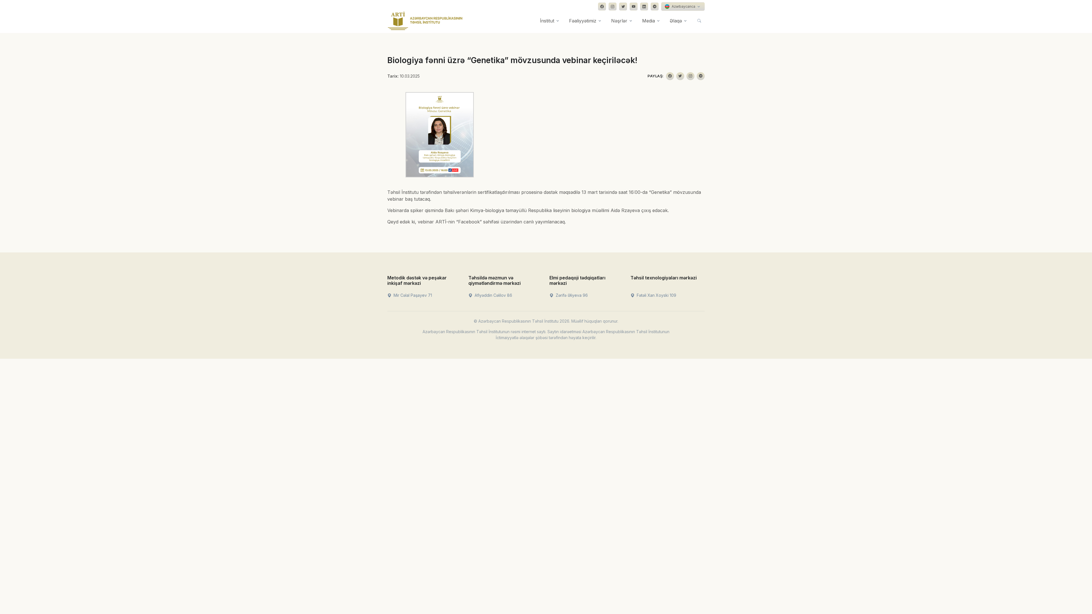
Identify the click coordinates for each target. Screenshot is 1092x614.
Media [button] (648, 21)
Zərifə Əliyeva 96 (571, 295)
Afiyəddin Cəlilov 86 (492, 295)
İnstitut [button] (547, 21)
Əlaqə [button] (676, 21)
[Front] (425, 21)
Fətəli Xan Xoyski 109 (656, 295)
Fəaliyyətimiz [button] (582, 21)
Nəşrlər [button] (619, 21)
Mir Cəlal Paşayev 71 (412, 295)
